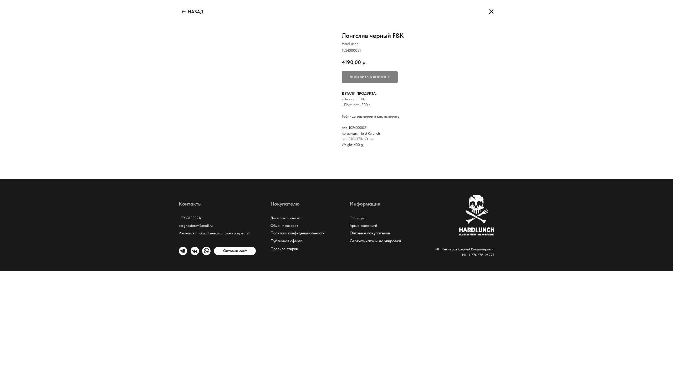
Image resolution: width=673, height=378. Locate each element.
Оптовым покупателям (370, 233)
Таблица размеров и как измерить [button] (370, 116)
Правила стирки (284, 248)
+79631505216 (190, 218)
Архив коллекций (363, 225)
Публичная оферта (287, 241)
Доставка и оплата (286, 218)
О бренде (357, 218)
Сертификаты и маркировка (375, 241)
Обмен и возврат (284, 225)
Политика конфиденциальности (298, 233)
